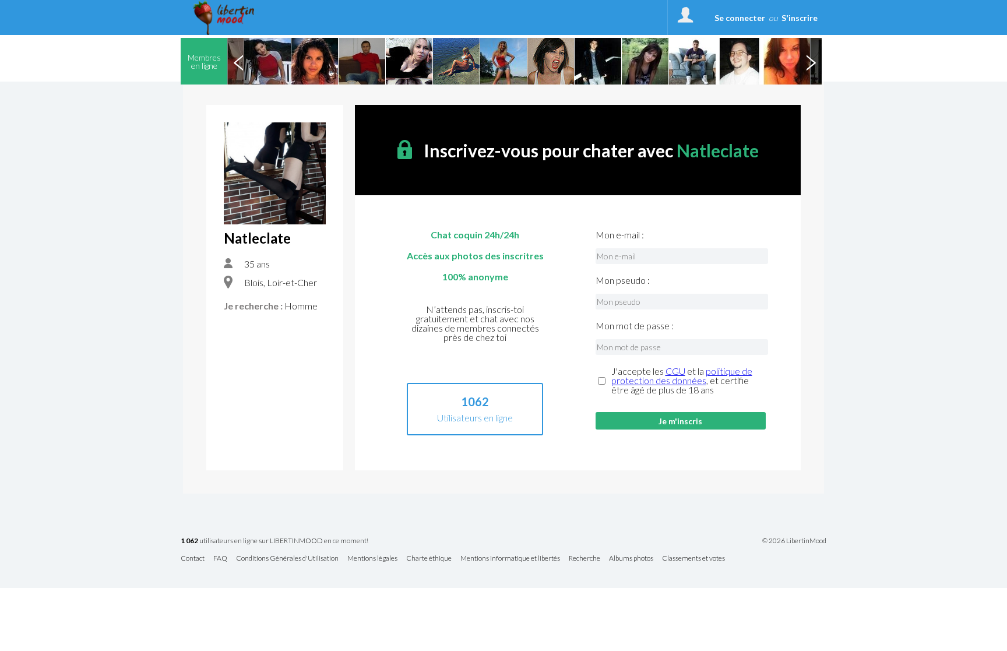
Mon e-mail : (620, 235)
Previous (238, 61)
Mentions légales (372, 558)
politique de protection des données (681, 375)
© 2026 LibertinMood (794, 540)
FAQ (220, 558)
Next (811, 61)
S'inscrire (799, 18)
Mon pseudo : (623, 280)
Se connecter (739, 18)
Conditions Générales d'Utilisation (287, 558)
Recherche (584, 558)
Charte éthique (429, 558)
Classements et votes (693, 558)
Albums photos (631, 558)
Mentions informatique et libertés (510, 558)
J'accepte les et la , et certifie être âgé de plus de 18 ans (681, 381)
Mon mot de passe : (635, 325)
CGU (675, 370)
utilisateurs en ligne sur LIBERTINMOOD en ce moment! (274, 541)
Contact (193, 558)
